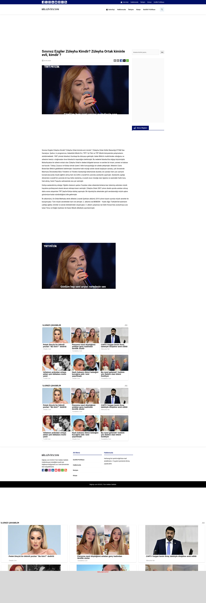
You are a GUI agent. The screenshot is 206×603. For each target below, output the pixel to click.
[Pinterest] (59, 2)
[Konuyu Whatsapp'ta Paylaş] (127, 60)
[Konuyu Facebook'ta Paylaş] (121, 60)
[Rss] (65, 2)
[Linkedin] (53, 2)
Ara (162, 52)
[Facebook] (43, 2)
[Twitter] (46, 2)
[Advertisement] (103, 34)
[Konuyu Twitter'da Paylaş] (124, 60)
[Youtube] (56, 2)
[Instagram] (49, 2)
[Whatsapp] (62, 2)
